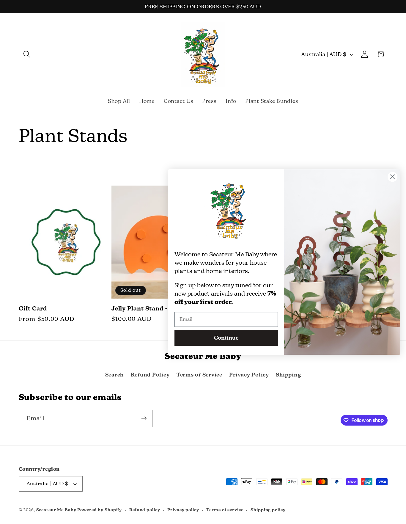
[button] (27, 54)
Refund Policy (150, 374)
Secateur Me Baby (56, 510)
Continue (226, 338)
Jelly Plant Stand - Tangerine (155, 308)
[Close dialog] (392, 177)
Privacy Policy (249, 374)
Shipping (288, 374)
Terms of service (224, 510)
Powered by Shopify (99, 510)
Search (114, 374)
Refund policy (144, 510)
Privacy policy (183, 510)
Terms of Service (199, 374)
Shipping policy (268, 510)
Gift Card (33, 308)
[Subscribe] (144, 418)
